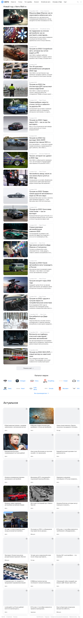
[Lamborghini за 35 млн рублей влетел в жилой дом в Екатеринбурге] (15, 601)
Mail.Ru (3, 616)
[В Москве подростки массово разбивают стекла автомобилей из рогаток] (41, 420)
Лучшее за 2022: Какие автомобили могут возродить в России (40, 265)
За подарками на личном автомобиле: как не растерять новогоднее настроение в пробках (39, 33)
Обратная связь (73, 616)
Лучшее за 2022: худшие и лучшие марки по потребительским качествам (40, 301)
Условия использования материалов (59, 616)
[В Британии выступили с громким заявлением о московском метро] (15, 420)
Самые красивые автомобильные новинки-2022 (36, 229)
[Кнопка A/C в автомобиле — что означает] (67, 550)
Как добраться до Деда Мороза (38, 317)
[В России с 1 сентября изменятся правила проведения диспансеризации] (41, 601)
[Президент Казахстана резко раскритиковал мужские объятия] (15, 550)
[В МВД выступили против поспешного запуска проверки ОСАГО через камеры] (41, 575)
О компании (9, 616)
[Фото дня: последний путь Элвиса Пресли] (41, 498)
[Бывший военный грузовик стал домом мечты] (67, 446)
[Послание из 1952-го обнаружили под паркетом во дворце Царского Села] (41, 524)
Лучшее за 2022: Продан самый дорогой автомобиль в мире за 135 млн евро (40, 194)
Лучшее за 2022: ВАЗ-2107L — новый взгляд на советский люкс (40, 354)
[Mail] (2, 2)
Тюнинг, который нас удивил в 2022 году (40, 157)
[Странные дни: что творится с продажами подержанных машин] (15, 575)
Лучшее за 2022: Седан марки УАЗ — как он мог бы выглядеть (39, 122)
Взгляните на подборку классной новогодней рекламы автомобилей (38, 336)
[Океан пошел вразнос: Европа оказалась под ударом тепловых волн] (67, 420)
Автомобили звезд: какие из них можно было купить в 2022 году (40, 176)
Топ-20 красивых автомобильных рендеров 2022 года (39, 69)
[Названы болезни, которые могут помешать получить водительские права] (67, 498)
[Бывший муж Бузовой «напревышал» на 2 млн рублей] (15, 446)
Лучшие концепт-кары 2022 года (40, 282)
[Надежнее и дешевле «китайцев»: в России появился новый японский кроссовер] (67, 472)
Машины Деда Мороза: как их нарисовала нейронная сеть (41, 14)
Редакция (47, 616)
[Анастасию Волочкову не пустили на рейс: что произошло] (41, 446)
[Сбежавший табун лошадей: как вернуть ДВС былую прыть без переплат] (67, 575)
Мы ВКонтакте (40, 616)
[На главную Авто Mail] (6, 2)
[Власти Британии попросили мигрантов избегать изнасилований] (67, 601)
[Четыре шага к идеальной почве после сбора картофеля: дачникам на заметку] (41, 550)
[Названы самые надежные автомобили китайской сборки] (15, 498)
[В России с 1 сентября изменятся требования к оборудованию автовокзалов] (67, 524)
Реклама (15, 616)
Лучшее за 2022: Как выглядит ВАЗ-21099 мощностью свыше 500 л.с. (40, 140)
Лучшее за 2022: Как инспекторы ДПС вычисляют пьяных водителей (40, 87)
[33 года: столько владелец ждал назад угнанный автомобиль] (15, 524)
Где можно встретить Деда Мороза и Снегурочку (39, 246)
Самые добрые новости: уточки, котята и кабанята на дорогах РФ (39, 104)
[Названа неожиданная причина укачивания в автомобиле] (15, 472)
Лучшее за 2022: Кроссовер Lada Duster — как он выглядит (40, 211)
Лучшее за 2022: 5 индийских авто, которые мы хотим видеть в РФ (40, 51)
